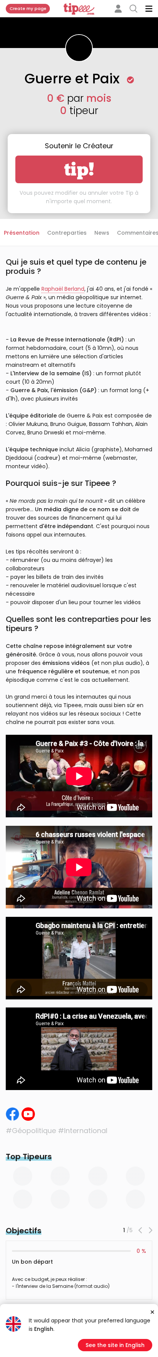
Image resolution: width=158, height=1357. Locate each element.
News (101, 233)
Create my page (28, 8)
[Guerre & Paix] (12, 1114)
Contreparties (67, 233)
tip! (79, 169)
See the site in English (115, 1345)
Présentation (22, 233)
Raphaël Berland (62, 289)
